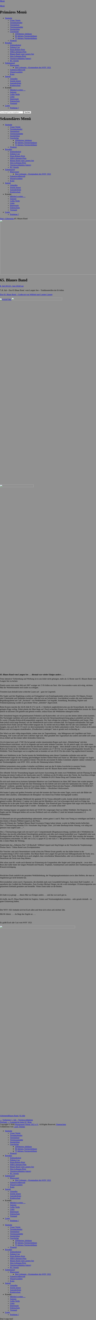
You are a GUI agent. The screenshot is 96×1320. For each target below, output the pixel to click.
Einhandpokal (15, 45)
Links (12, 97)
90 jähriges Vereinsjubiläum (26, 36)
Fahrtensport (10, 63)
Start (2, 219)
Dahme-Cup (15, 47)
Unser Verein (15, 20)
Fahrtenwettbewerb (17, 70)
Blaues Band (13, 1116)
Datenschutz (15, 101)
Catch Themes (19, 1127)
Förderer (13, 41)
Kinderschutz (15, 85)
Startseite (8, 18)
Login (7, 106)
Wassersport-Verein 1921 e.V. (26, 1124)
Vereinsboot (14, 25)
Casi (22, 286)
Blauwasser (14, 65)
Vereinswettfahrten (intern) (20, 58)
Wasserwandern (16, 72)
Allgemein (9, 219)
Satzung (13, 92)
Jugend (8, 76)
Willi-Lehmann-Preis (18, 52)
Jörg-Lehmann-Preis (18, 56)
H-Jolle (22, 1116)
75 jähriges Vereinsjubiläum (26, 38)
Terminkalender (16, 23)
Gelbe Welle (15, 94)
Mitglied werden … (18, 90)
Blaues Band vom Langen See (22, 54)
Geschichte (14, 32)
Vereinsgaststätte (16, 27)
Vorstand (13, 103)
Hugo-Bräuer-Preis (17, 49)
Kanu (12, 74)
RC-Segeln (14, 61)
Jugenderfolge (15, 83)
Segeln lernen (15, 81)
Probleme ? (14, 108)
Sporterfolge (15, 29)
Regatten (8, 43)
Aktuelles (14, 79)
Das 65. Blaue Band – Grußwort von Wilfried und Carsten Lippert (26, 294)
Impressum (14, 99)
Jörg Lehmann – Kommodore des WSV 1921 (33, 67)
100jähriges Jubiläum (23, 34)
